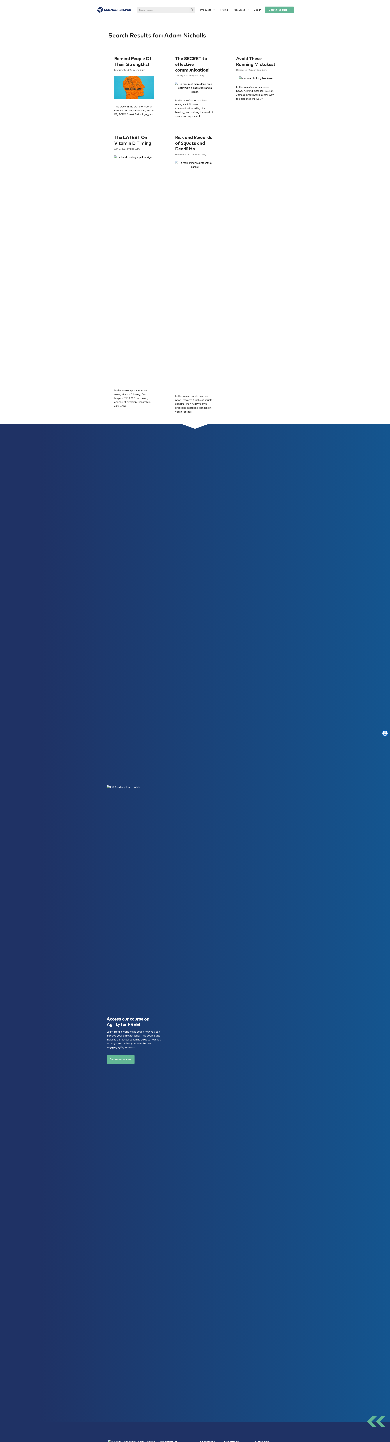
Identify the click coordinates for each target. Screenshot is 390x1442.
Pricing (224, 10)
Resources (239, 10)
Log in (257, 10)
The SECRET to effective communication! (192, 64)
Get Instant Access (120, 1059)
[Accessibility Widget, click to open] (385, 733)
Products (205, 10)
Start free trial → (279, 10)
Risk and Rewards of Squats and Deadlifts (193, 143)
